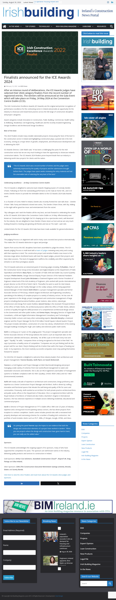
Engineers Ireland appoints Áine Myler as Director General (66, 561)
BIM (83, 429)
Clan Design (59, 596)
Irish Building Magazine (66, 26)
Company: (7, 560)
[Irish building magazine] (58, 12)
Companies (85, 433)
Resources (101, 26)
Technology (44, 26)
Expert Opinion (86, 441)
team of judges (42, 250)
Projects (84, 437)
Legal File (84, 452)
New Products (86, 448)
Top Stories (30, 26)
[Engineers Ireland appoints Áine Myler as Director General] (50, 561)
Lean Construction (88, 444)
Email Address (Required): (13, 530)
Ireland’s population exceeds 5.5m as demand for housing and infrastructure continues (66, 541)
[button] (20, 26)
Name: (6, 545)
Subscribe (87, 26)
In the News (14, 26)
